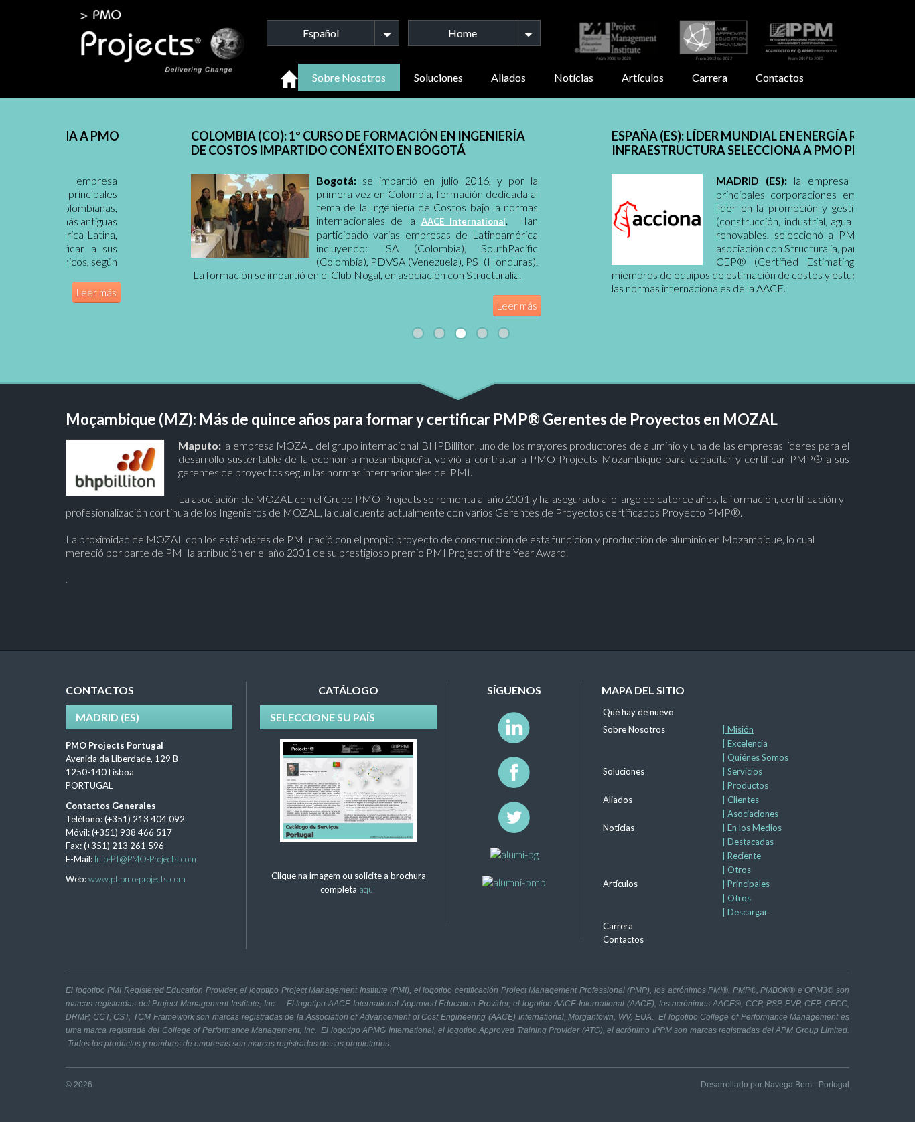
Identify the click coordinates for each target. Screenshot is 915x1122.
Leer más (411, 306)
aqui (367, 889)
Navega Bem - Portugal (806, 1084)
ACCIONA (349, 181)
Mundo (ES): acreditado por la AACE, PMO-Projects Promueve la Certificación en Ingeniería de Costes (671, 142)
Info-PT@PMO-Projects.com (145, 859)
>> (793, 301)
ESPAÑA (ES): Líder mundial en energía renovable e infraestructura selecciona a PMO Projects (242, 142)
